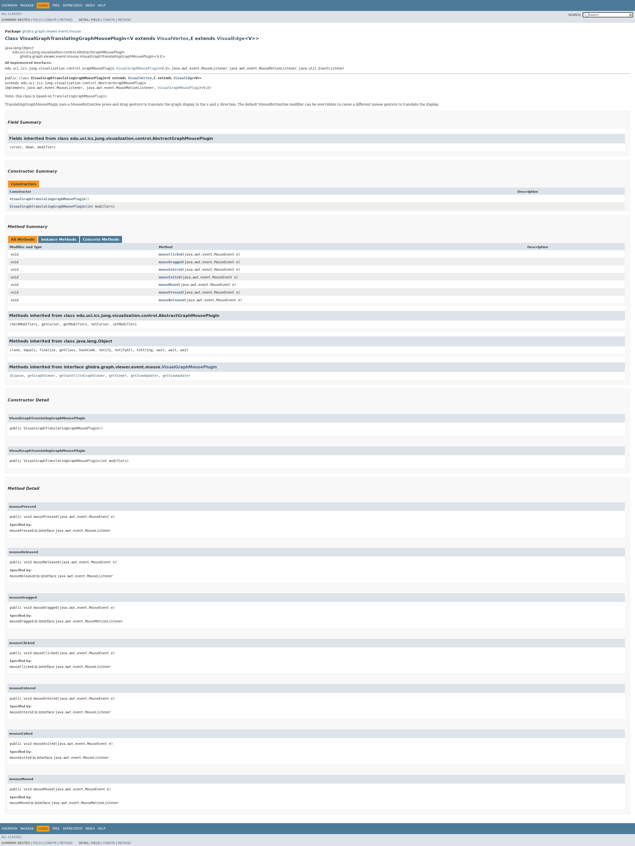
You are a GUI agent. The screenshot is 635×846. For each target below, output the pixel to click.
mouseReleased (172, 300)
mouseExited (170, 277)
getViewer (118, 376)
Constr (50, 20)
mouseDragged (171, 262)
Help (101, 5)
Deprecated (72, 5)
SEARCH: (574, 15)
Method (66, 20)
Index (90, 5)
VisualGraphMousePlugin (138, 68)
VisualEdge (231, 38)
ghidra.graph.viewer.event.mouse (51, 31)
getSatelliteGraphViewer (82, 376)
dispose (17, 376)
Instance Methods (58, 239)
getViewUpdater (145, 376)
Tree (56, 5)
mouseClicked (171, 254)
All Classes (11, 14)
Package (27, 5)
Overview (9, 5)
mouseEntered (171, 269)
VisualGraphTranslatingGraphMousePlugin (47, 199)
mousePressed (171, 292)
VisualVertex (173, 38)
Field (37, 20)
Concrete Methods (101, 239)
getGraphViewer (41, 376)
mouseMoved (169, 285)
